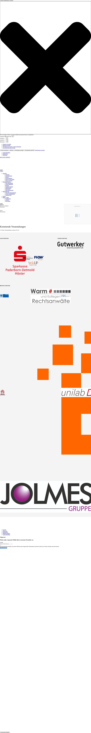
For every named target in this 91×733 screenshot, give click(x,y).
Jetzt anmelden (3, 547)
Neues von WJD (8, 180)
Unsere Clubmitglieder (10, 194)
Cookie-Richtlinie (6, 152)
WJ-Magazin (8, 198)
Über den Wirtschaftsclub (10, 192)
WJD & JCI (7, 189)
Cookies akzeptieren (4, 150)
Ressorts (7, 185)
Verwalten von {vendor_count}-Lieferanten (12, 146)
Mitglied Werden (6, 533)
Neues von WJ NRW (9, 179)
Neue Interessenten (9, 190)
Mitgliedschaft (8, 187)
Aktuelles (5, 173)
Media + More (6, 197)
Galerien (7, 200)
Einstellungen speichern (29, 150)
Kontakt (4, 529)
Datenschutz (5, 153)
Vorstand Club (8, 195)
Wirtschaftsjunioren (7, 181)
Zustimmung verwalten (5, 732)
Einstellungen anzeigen (19, 150)
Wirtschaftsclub (6, 191)
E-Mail (1, 542)
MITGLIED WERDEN (5, 157)
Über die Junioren (9, 183)
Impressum (5, 155)
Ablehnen (11, 150)
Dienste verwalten (6, 145)
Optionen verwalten (7, 144)
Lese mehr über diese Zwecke (9, 147)
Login (1, 169)
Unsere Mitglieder (9, 184)
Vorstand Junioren (9, 186)
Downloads (7, 201)
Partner (4, 196)
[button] (45, 67)
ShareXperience (8, 178)
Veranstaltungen (8, 175)
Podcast (7, 177)
